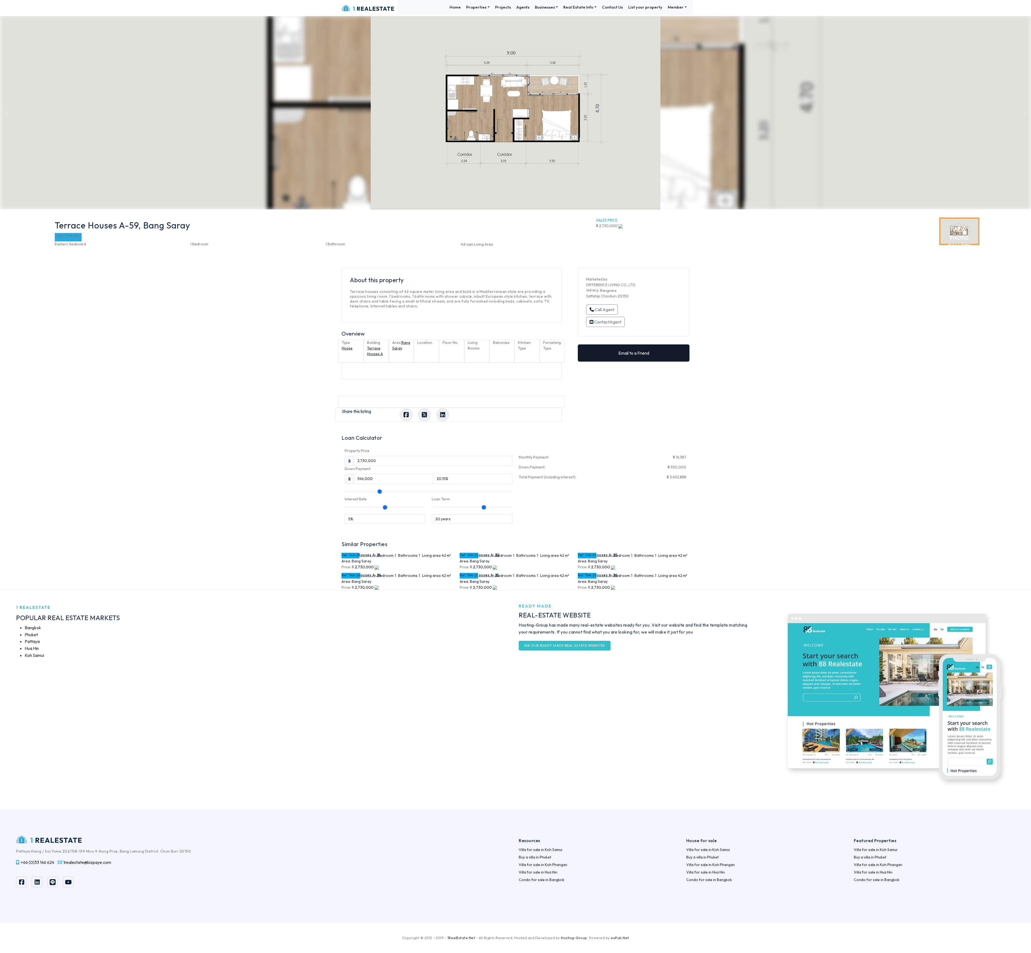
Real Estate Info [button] (578, 7)
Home (455, 7)
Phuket (31, 634)
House (347, 348)
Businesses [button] (545, 7)
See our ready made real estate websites (564, 645)
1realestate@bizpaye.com (87, 862)
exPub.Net (620, 938)
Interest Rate (356, 499)
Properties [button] (476, 7)
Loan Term (441, 499)
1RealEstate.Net (461, 938)
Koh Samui (34, 655)
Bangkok (33, 627)
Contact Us (612, 7)
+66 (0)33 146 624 (37, 862)
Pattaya (32, 641)
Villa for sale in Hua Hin (538, 872)
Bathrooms (408, 555)
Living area (431, 555)
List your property (645, 7)
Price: (346, 567)
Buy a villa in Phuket (535, 857)
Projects (503, 7)
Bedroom (385, 555)
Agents (522, 7)
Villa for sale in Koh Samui (540, 849)
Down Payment (358, 468)
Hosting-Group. (574, 938)
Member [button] (676, 7)
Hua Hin (32, 648)
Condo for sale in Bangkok (541, 879)
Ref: (345, 555)
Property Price (357, 450)
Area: (346, 561)
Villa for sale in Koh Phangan (543, 864)
